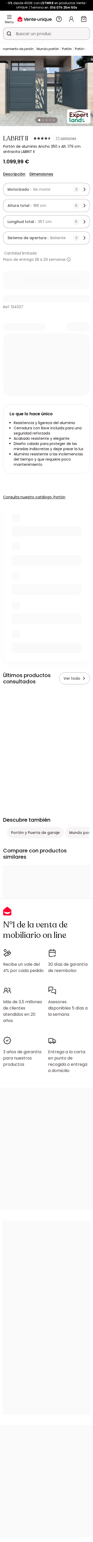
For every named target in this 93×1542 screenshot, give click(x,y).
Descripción (14, 174)
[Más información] (69, 259)
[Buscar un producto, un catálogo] (9, 33)
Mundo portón (48, 49)
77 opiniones (66, 138)
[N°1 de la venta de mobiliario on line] (35, 18)
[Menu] (9, 17)
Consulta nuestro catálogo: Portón (34, 497)
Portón (67, 49)
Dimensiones (41, 174)
